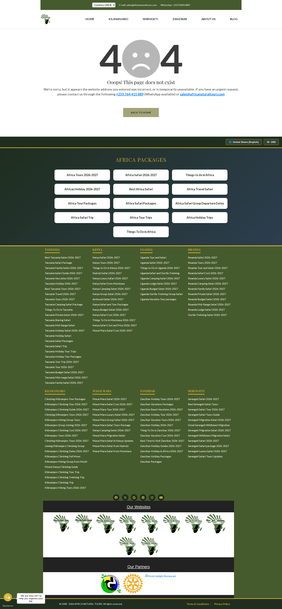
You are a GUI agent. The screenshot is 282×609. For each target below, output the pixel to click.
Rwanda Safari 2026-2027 (202, 257)
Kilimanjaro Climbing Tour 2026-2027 (66, 404)
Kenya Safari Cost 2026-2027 (109, 314)
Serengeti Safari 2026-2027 (203, 398)
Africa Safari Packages (141, 203)
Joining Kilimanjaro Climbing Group (65, 445)
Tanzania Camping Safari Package (64, 304)
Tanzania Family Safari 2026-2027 (64, 267)
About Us (205, 29)
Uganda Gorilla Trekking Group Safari (161, 293)
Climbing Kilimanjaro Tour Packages (65, 398)
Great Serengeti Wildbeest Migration (209, 425)
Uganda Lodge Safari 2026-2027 (158, 283)
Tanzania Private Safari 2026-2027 (64, 314)
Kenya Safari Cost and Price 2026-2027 (115, 325)
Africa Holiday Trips (200, 217)
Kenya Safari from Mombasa (109, 283)
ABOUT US (208, 19)
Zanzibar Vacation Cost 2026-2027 (160, 435)
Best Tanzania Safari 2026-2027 (63, 257)
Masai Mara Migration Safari (109, 435)
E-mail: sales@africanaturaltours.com (138, 5)
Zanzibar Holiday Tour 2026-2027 (159, 414)
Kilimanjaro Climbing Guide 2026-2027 (67, 409)
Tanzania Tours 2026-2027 (60, 299)
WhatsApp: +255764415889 (175, 5)
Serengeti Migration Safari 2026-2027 (209, 419)
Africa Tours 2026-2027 (82, 175)
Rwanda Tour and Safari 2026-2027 (207, 267)
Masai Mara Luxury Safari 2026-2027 (113, 414)
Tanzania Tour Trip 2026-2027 (62, 361)
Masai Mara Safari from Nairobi (111, 445)
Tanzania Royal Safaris (234, 31)
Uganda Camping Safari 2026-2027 (160, 278)
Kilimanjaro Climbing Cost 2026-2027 (66, 430)
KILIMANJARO (118, 19)
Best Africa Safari (141, 189)
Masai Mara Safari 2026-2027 (109, 398)
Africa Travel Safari (200, 189)
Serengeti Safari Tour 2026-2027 (206, 409)
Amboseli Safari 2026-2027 (108, 299)
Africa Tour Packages (82, 203)
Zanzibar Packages (151, 461)
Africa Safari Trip (82, 217)
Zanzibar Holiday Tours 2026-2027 (160, 398)
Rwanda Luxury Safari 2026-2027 (206, 278)
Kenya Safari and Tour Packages (110, 304)
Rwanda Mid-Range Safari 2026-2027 (209, 304)
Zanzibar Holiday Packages (155, 456)
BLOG (234, 19)
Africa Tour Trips (141, 217)
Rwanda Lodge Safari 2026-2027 (206, 309)
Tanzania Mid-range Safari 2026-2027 (66, 377)
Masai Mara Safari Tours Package (111, 425)
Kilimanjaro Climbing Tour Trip (62, 472)
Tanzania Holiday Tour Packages (63, 356)
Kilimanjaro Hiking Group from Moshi (66, 461)
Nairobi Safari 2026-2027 (107, 273)
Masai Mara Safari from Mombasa (112, 451)
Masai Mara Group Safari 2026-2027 (113, 419)
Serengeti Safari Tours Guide (204, 414)
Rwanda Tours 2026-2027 (202, 262)
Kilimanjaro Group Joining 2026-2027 (66, 425)
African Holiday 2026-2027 (82, 189)
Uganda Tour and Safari (153, 257)
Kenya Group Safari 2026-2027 (110, 293)
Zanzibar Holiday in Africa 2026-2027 (161, 451)
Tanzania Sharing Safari (57, 320)
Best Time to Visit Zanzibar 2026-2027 (162, 440)
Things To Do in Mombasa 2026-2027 (114, 320)
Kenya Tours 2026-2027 (106, 262)
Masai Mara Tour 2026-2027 (109, 409)
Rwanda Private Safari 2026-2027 (207, 293)
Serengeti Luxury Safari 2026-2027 (207, 451)
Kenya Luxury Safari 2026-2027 (110, 278)
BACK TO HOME (141, 112)
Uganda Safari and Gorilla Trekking (160, 273)
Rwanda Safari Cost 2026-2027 (205, 273)
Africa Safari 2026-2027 (141, 175)
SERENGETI (150, 19)
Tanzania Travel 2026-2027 (60, 293)
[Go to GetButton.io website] (8, 606)
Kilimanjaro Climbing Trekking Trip (64, 477)
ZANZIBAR (179, 19)
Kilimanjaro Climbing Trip (59, 482)
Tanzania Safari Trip (56, 346)
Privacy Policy (222, 603)
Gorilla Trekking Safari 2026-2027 (207, 314)
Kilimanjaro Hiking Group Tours (62, 419)
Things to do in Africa (200, 175)
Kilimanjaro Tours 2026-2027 (61, 435)
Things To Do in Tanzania (59, 309)
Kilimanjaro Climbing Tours (114, 33)
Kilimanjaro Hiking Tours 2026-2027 (65, 487)
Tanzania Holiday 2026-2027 (61, 283)
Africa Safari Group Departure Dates (199, 203)
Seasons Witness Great (257, 31)
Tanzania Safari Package (58, 262)
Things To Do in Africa (141, 231)
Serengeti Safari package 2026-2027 (208, 445)
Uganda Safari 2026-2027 (154, 262)
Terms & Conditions (198, 603)
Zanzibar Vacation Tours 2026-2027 (160, 419)
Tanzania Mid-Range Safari (60, 325)
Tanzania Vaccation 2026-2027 (62, 278)
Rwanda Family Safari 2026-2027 (206, 288)
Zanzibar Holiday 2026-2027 (156, 425)
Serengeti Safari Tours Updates (205, 456)
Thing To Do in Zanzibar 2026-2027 (160, 430)
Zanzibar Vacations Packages (156, 404)
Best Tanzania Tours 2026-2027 (62, 288)
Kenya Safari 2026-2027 (106, 257)
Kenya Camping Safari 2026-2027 (111, 288)
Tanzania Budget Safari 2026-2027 (64, 372)
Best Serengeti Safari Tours (203, 404)
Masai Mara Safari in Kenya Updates (113, 440)
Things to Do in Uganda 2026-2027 (160, 267)
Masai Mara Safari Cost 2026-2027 (112, 330)
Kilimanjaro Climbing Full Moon (62, 456)
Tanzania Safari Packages (59, 340)
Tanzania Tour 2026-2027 (59, 366)
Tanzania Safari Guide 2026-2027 (63, 273)
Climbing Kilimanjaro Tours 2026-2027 (66, 414)
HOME (90, 19)
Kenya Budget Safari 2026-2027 (111, 309)
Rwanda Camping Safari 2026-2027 (208, 283)
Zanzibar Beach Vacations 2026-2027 (161, 409)
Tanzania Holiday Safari (58, 335)
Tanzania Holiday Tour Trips (60, 351)
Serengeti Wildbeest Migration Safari (209, 435)
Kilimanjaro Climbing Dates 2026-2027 (67, 451)
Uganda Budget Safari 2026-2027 (159, 288)
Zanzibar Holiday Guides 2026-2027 (160, 445)
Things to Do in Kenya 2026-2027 (111, 267)
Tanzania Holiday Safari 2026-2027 (64, 330)
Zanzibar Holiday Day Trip (177, 33)
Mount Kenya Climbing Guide (61, 466)
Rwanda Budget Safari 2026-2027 (207, 299)
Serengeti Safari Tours (148, 33)
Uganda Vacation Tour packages (158, 299)
